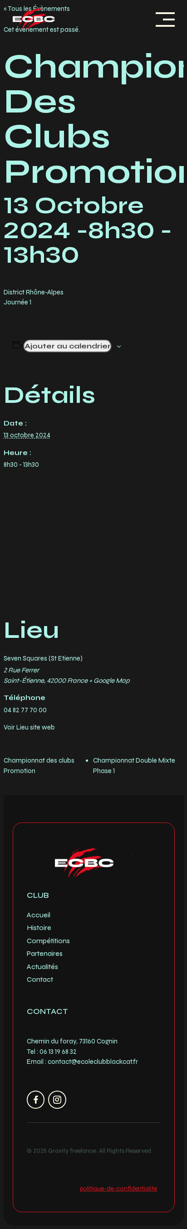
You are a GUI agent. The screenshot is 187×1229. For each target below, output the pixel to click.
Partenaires (45, 953)
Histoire (39, 927)
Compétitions (48, 940)
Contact (40, 979)
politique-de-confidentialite (118, 1188)
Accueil (38, 915)
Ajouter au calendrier (68, 346)
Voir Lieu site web (29, 727)
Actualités (42, 966)
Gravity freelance (72, 1151)
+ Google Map (109, 680)
